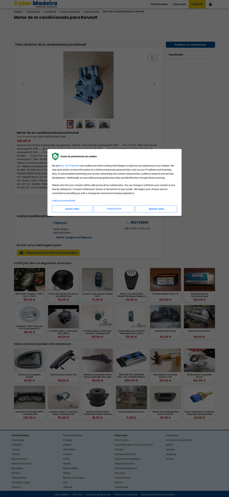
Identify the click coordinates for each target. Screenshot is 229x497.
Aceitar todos (72, 209)
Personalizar (114, 209)
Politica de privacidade (63, 200)
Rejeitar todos (156, 209)
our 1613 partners (69, 165)
